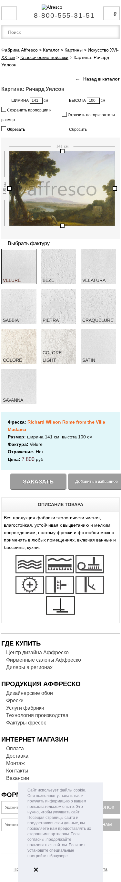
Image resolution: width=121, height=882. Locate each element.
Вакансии (17, 778)
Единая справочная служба (60, 13)
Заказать (38, 481)
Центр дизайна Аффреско (37, 652)
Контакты (17, 770)
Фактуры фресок (26, 722)
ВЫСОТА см (87, 100)
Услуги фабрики (25, 708)
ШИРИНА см (29, 100)
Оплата (15, 748)
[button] (70, 856)
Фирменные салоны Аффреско (43, 660)
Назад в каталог (101, 78)
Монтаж (15, 763)
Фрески (15, 700)
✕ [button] (36, 869)
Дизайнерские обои (29, 693)
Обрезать (15, 129)
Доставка (17, 756)
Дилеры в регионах (29, 667)
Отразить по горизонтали (91, 115)
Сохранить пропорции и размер (26, 115)
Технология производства (37, 715)
